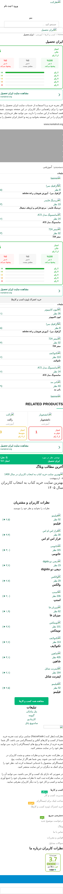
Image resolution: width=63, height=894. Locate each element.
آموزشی (45, 423)
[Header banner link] (31, 447)
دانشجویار (45, 419)
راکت (10, 419)
